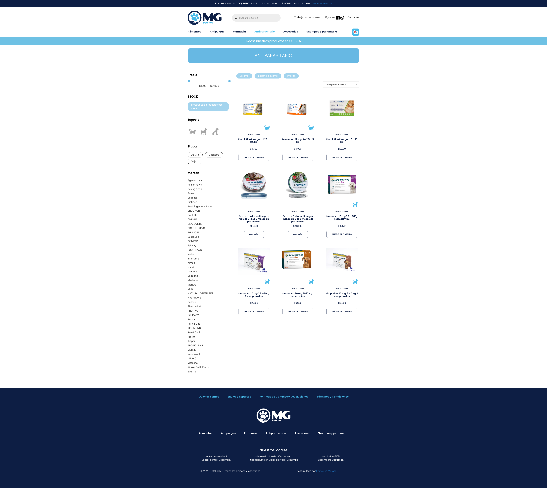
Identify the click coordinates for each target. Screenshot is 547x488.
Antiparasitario (264, 31)
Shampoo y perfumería (321, 31)
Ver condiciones (322, 3)
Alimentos (194, 31)
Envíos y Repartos (239, 396)
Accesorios (290, 31)
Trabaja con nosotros (307, 17)
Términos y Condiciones (333, 396)
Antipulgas (217, 31)
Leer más (253, 234)
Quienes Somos (209, 396)
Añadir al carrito (254, 157)
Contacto (353, 17)
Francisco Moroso (326, 471)
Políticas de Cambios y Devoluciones (284, 396)
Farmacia (239, 31)
